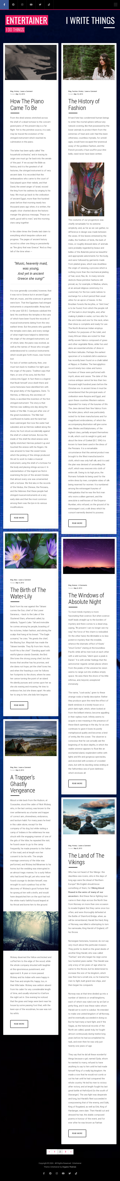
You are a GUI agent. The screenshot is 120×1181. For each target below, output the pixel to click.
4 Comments (82, 585)
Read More (19, 518)
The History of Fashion (84, 104)
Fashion (75, 91)
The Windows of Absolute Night (86, 598)
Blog (11, 91)
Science (74, 585)
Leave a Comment (26, 91)
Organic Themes (69, 1167)
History (16, 91)
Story (15, 580)
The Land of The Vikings (86, 859)
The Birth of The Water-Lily (28, 593)
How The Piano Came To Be (27, 104)
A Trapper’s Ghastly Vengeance (22, 784)
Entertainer (26, 20)
